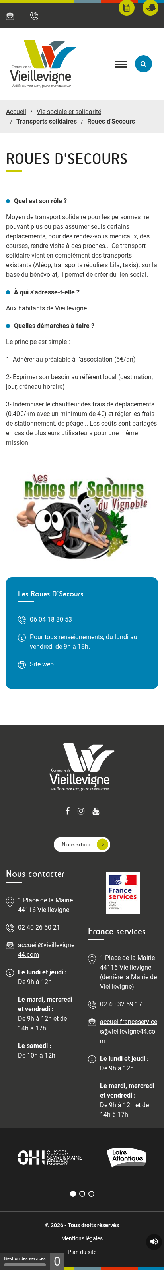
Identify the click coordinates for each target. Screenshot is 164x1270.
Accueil (16, 112)
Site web (42, 664)
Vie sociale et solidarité (69, 112)
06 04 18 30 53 (51, 619)
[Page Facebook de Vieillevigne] (67, 812)
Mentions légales (82, 1238)
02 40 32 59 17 (121, 1004)
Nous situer (76, 844)
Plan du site (82, 1252)
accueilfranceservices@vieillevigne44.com (128, 1031)
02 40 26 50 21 (39, 927)
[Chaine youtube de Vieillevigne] (95, 812)
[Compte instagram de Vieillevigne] (81, 812)
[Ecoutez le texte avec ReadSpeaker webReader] (154, 1242)
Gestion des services (25, 1258)
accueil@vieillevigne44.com (46, 949)
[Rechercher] (143, 63)
